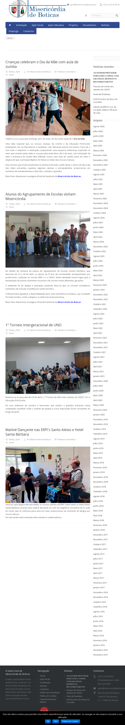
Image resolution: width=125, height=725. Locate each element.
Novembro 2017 (100, 539)
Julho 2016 (98, 616)
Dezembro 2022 (100, 294)
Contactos (28, 31)
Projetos (73, 25)
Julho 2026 (98, 131)
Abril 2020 (97, 400)
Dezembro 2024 (100, 203)
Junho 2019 (98, 448)
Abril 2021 (97, 366)
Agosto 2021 (98, 357)
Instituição (21, 25)
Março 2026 (98, 150)
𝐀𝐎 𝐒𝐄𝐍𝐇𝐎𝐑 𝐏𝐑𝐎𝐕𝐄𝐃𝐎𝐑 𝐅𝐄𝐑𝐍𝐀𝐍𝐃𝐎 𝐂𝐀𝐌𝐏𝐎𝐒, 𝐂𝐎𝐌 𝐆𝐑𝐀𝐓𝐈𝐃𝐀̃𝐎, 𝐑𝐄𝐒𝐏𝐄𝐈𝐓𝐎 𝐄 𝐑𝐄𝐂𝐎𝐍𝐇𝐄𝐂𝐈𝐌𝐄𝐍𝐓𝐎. (106, 77)
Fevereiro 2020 (100, 409)
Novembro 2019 (100, 424)
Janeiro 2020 (99, 414)
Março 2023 (98, 280)
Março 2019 (98, 462)
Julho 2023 (98, 261)
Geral (11, 74)
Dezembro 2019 (100, 419)
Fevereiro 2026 (100, 155)
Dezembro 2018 (100, 477)
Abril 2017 (97, 573)
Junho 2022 (98, 323)
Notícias (105, 25)
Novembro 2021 (100, 347)
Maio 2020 (98, 395)
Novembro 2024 (100, 208)
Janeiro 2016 (99, 645)
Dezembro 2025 (100, 160)
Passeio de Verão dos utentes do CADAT (103, 88)
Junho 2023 (98, 265)
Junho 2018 (98, 506)
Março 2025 (98, 193)
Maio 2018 (98, 510)
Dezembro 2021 (100, 342)
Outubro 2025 (99, 169)
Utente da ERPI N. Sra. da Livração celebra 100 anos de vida (105, 110)
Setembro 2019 (100, 433)
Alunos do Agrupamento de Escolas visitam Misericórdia (40, 196)
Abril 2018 (97, 515)
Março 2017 (98, 577)
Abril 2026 (97, 145)
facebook (86, 15)
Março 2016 (98, 635)
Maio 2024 (98, 232)
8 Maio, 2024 (14, 71)
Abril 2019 (97, 457)
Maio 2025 (98, 184)
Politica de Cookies (70, 721)
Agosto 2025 (98, 174)
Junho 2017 (98, 563)
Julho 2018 (98, 501)
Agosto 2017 (98, 554)
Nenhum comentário (67, 71)
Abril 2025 (97, 189)
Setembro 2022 (100, 309)
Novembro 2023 (100, 246)
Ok (48, 721)
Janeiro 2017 (99, 587)
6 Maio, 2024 (14, 330)
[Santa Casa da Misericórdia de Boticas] (35, 17)
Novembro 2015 (100, 654)
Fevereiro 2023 (100, 285)
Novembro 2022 (100, 299)
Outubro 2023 (99, 251)
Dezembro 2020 (100, 381)
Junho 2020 (98, 390)
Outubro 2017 (99, 544)
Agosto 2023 (98, 256)
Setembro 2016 (100, 606)
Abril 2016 (97, 630)
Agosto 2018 (98, 496)
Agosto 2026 (98, 126)
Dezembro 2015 (100, 650)
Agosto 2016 (98, 611)
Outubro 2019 (99, 429)
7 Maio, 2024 (14, 204)
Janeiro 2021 (99, 376)
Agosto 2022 (98, 313)
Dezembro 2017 (100, 534)
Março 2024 (98, 241)
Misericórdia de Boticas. (69, 176)
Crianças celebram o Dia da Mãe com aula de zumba (41, 64)
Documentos (89, 25)
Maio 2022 (98, 328)
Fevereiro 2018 (100, 525)
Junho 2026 (98, 136)
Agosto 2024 (98, 217)
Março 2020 (98, 405)
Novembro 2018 (100, 481)
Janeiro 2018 (99, 529)
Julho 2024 (98, 222)
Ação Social (37, 25)
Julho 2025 (98, 179)
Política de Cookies (48, 696)
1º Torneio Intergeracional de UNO (33, 324)
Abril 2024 (97, 237)
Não (55, 721)
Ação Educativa (56, 25)
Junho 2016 (98, 621)
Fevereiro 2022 (100, 337)
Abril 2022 (97, 333)
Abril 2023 (97, 275)
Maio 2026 (98, 141)
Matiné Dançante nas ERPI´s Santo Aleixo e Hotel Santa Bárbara (44, 432)
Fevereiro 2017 (100, 582)
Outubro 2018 (99, 486)
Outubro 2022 (99, 304)
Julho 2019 (98, 443)
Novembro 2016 (100, 597)
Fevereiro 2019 (100, 467)
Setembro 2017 (100, 549)
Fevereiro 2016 (100, 640)
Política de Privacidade (50, 692)
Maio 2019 (98, 453)
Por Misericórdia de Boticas (39, 71)
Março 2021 (98, 371)
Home (42, 676)
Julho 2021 (98, 361)
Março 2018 (98, 520)
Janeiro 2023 (99, 289)
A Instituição (45, 682)
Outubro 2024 (99, 212)
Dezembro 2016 (100, 592)
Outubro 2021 (99, 352)
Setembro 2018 (100, 491)
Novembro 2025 (100, 164)
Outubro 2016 (99, 602)
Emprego (13, 31)
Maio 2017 (98, 568)
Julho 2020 (98, 385)
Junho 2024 (98, 227)
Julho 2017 (98, 558)
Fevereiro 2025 (100, 198)
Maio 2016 (98, 626)
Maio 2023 (98, 270)
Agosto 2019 (98, 438)
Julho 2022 (98, 318)
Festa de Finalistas (101, 94)
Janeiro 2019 (99, 472)
